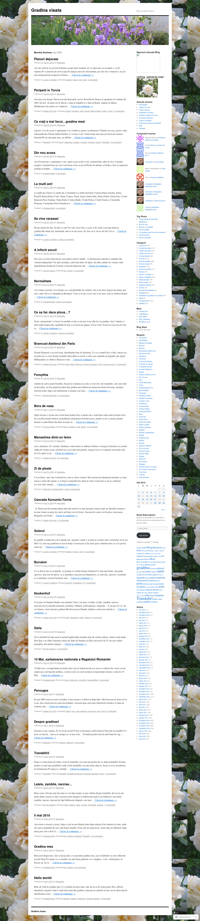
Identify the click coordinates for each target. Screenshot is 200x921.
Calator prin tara (49, 458)
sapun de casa (142, 592)
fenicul (147, 559)
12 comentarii (62, 649)
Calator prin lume (50, 111)
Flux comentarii (144, 319)
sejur (99, 711)
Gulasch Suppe (144, 409)
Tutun (141, 298)
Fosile (141, 385)
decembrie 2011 (144, 689)
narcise (84, 805)
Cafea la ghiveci (144, 110)
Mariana (142, 430)
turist (103, 711)
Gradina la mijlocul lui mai (148, 115)
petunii (98, 142)
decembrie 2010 (144, 720)
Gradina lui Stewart (145, 398)
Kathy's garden (144, 424)
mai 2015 (142, 620)
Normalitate (42, 281)
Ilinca (141, 414)
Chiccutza (142, 358)
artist (67, 364)
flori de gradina (143, 561)
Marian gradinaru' (145, 427)
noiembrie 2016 (144, 612)
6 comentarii (111, 711)
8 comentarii (97, 617)
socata (70, 270)
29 (160, 503)
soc (65, 270)
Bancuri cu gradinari (146, 227)
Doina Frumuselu (90, 364)
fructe (159, 562)
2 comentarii (93, 79)
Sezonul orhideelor (157, 177)
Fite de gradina (144, 229)
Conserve (142, 258)
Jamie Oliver (143, 419)
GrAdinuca (143, 403)
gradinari (69, 742)
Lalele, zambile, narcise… (53, 784)
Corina (147, 207)
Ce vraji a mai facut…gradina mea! (59, 121)
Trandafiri (46, 142)
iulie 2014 (142, 628)
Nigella (141, 435)
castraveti (140, 553)
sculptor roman (109, 364)
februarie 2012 (144, 683)
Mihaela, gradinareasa (146, 432)
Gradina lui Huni (145, 395)
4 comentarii (61, 208)
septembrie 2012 (144, 667)
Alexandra (61, 62)
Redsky (141, 440)
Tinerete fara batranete (146, 290)
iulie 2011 (142, 702)
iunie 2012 (142, 673)
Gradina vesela (144, 401)
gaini (163, 561)
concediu (75, 111)
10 (139, 496)
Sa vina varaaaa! (46, 218)
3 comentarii (61, 173)
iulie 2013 (142, 644)
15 (160, 496)
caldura (156, 551)
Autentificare (143, 314)
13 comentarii (119, 111)
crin (159, 556)
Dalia (38, 628)
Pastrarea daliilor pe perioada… (155, 138)
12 (147, 496)
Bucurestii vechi (144, 353)
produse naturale (93, 898)
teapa (104, 111)
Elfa (140, 380)
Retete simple (143, 282)
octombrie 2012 (144, 665)
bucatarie (72, 427)
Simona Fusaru (144, 451)
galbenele (68, 142)
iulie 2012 (142, 670)
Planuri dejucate (46, 59)
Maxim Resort (95, 111)
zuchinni (154, 601)
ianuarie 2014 (143, 636)
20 (151, 499)
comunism (74, 680)
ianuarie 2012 (143, 686)
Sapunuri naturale (145, 285)
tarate (83, 427)
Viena (101, 773)
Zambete (142, 303)
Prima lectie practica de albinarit (150, 123)
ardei (144, 547)
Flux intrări (143, 316)
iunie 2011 (142, 704)
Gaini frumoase (144, 235)
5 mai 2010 (42, 815)
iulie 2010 (142, 733)
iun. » (163, 509)
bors (65, 427)
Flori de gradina (49, 649)
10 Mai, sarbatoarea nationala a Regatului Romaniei (72, 659)
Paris (100, 364)
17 (139, 499)
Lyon (73, 711)
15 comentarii (116, 142)
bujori (61, 142)
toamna (159, 595)
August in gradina (145, 120)
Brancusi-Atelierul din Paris (54, 343)
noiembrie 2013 (144, 638)
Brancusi (79, 364)
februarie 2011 (144, 715)
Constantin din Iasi (145, 366)
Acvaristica (143, 337)
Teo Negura (143, 461)
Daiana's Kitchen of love (147, 374)
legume (76, 551)
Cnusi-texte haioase (145, 361)
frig (155, 561)
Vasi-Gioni (143, 472)
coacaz (152, 553)
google (153, 564)
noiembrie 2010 (144, 723)
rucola (156, 589)
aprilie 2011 (143, 710)
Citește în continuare (83, 74)
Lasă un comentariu (66, 239)
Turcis (110, 111)
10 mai (66, 680)
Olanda (88, 617)
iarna (148, 571)
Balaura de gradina (145, 343)
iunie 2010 (142, 736)
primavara (92, 805)
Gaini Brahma (144, 390)
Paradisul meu (144, 437)
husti (78, 427)
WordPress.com (144, 322)
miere (147, 578)
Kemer (87, 111)
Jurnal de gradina (145, 422)
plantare (152, 580)
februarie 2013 (144, 657)
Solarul (39, 530)
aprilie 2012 (143, 678)
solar (85, 79)
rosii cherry (141, 590)
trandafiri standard (91, 773)
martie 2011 (143, 712)
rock (156, 587)
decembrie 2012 (144, 662)
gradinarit (47, 489)
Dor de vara (143, 377)
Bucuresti (157, 547)
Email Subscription (146, 514)
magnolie (141, 577)
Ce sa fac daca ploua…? (52, 312)
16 (164, 496)
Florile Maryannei (145, 382)
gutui (143, 571)
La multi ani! (43, 184)
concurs (140, 556)
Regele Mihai (92, 680)
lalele (82, 617)
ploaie (75, 79)
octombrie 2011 (144, 694)
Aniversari (142, 245)
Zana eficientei (144, 477)
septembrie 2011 (144, 696)
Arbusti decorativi (50, 395)
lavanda (148, 574)
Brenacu (142, 345)
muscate (83, 142)
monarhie (82, 680)
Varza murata (158, 162)
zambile (100, 805)
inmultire (154, 572)
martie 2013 (143, 654)
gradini (139, 572)
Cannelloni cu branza (146, 112)
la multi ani (140, 574)
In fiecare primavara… (146, 118)
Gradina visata (46, 10)
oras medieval (81, 711)
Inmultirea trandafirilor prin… (153, 185)
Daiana (141, 372)
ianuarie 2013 (143, 660)
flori (64, 836)
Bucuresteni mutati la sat (147, 351)
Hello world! (43, 877)
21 (155, 499)
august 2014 (143, 625)
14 (155, 496)
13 (151, 496)
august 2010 (143, 731)
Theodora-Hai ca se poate (148, 466)
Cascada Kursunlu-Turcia (52, 499)
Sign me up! (143, 535)
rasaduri (141, 586)
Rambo (161, 584)
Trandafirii (41, 753)
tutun (155, 599)
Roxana (141, 443)
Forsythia (41, 374)
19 (147, 499)
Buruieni (40, 562)
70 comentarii (92, 427)
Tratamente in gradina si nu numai (150, 295)
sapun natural (153, 592)
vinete (160, 599)
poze (139, 583)
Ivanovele (142, 416)
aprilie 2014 (143, 633)
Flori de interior (144, 264)
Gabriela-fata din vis (146, 387)
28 (155, 503)
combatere (77, 583)
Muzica (141, 272)
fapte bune (140, 559)
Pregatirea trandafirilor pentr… (153, 192)
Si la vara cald (144, 448)
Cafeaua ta (142, 356)
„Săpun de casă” (144, 107)
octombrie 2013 (144, 641)
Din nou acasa (44, 152)
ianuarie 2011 (143, 718)
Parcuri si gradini (145, 274)
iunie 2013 (142, 646)
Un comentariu (64, 395)
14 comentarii (110, 773)
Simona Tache (144, 453)
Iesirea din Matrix (145, 411)
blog (149, 547)
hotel (82, 111)
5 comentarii (91, 583)
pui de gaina (154, 584)
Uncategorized (49, 173)
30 (164, 503)
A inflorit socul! (45, 250)
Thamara (142, 464)
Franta (67, 711)
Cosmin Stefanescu (145, 369)
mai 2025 (142, 609)
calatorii (66, 898)
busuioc (150, 550)
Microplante (143, 104)
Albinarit (142, 128)
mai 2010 (142, 739)
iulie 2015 (142, 617)
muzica (153, 577)
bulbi (67, 617)
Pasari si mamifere (145, 277)
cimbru (147, 553)
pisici (146, 580)
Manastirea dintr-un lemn (52, 437)
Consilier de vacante (146, 364)
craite (155, 556)
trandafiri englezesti (75, 773)
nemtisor (91, 142)
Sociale (141, 287)
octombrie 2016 (144, 615)
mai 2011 (142, 707)
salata (161, 590)
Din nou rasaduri (145, 237)
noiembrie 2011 (144, 691)
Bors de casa (44, 406)
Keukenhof (42, 593)
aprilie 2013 (143, 652)
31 (139, 506)
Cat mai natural (49, 270)
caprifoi (161, 551)
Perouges (41, 690)
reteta (152, 587)
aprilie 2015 (143, 623)
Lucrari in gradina (50, 79)
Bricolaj (141, 348)
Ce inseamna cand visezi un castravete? (152, 232)
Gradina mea (43, 846)
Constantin (147, 556)
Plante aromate (144, 279)
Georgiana (142, 393)
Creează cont (143, 311)
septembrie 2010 (144, 728)
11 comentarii (110, 805)
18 (143, 499)
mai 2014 (142, 631)
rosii (80, 79)
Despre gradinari (46, 721)
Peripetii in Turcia (47, 90)
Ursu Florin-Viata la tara (147, 469)
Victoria (142, 474)
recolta (148, 587)
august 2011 (143, 699)
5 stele (68, 111)
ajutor (139, 547)
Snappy (141, 456)
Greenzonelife (144, 406)
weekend (140, 602)
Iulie (140, 125)
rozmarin (148, 589)
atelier (72, 364)
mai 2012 (142, 675)
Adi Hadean (143, 340)
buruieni (69, 583)
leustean (160, 575)
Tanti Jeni (142, 459)
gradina (69, 79)
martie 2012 (143, 681)
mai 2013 (142, 649)
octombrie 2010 (144, 725)
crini (162, 556)
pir (83, 583)
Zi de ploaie (42, 468)
